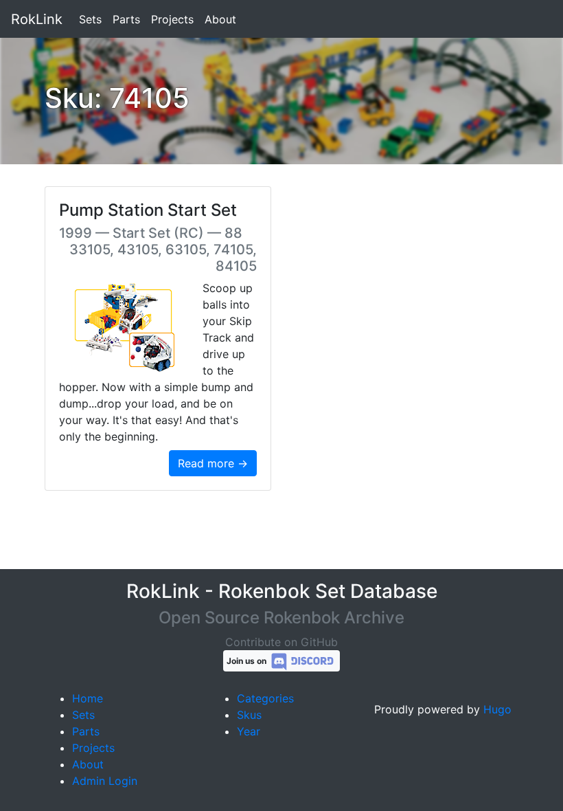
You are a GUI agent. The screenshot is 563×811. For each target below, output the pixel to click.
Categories (265, 698)
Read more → (213, 463)
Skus (249, 715)
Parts (126, 19)
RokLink (36, 19)
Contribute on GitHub (281, 642)
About (220, 19)
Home (87, 698)
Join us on (247, 661)
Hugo (497, 709)
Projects (172, 19)
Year (248, 731)
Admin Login (104, 781)
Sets (90, 19)
